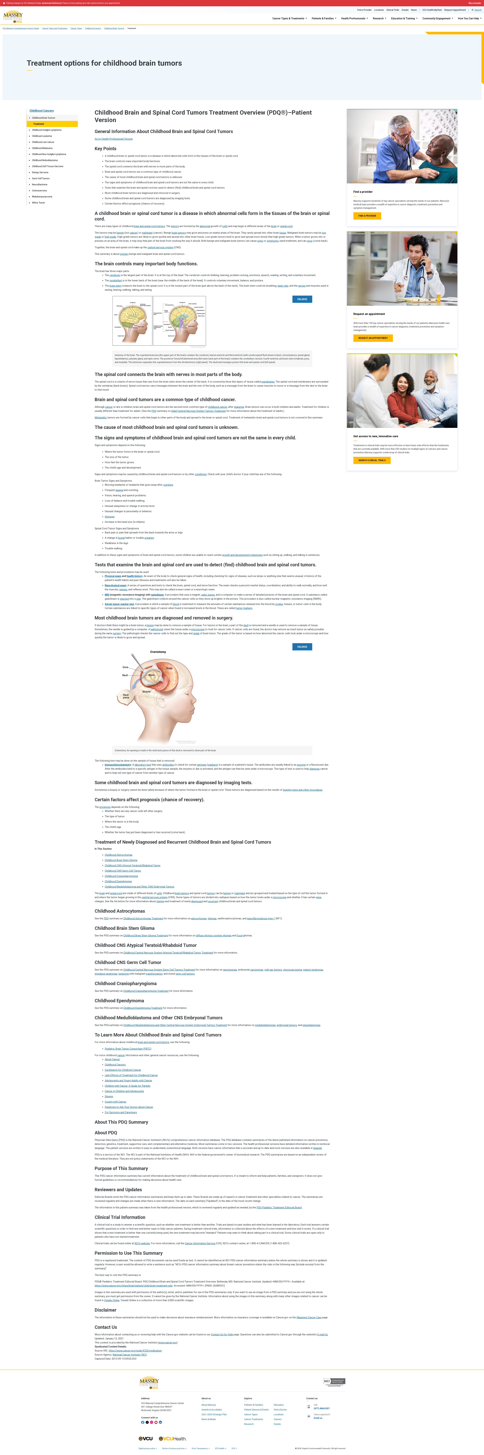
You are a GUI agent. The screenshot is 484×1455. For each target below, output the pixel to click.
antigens (201, 764)
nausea (119, 490)
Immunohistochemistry (118, 764)
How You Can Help (468, 18)
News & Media (209, 1419)
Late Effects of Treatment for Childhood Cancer (131, 1075)
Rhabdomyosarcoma (42, 196)
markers (212, 764)
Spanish (317, 1148)
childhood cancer (217, 406)
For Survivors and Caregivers (121, 1112)
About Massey (209, 1405)
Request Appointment (455, 10)
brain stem (115, 285)
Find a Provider (364, 10)
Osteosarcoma (39, 190)
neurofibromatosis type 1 (261, 918)
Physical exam (113, 576)
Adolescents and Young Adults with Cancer (128, 1080)
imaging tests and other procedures (302, 789)
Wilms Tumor (38, 202)
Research (378, 18)
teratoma (123, 973)
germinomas (230, 969)
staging (160, 901)
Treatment (38, 124)
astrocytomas (198, 918)
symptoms (272, 240)
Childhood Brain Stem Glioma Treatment (145, 935)
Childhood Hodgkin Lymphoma (46, 130)
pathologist (157, 629)
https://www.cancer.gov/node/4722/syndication (135, 1350)
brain (274, 226)
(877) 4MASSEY (322, 1408)
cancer (133, 232)
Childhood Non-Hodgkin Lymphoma (49, 154)
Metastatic (101, 417)
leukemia (239, 406)
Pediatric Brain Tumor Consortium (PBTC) (128, 1048)
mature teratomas (313, 969)
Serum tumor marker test (119, 604)
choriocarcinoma (292, 969)
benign (120, 232)
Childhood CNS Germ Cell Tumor (123, 870)
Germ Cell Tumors (41, 178)
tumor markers (244, 608)
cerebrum (115, 275)
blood (176, 604)
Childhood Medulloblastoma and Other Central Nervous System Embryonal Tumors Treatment (175, 1025)
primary (124, 253)
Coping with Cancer (115, 1101)
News (414, 10)
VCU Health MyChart (432, 10)
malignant (147, 232)
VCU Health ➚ (220, 1448)
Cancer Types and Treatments (54, 28)
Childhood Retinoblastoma (45, 160)
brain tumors (179, 232)
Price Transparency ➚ (201, 1448)
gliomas (212, 918)
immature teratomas (106, 973)
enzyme (301, 764)
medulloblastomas (265, 1025)
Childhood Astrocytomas (118, 854)
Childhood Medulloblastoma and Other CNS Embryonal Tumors (139, 886)
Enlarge (302, 299)
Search (478, 10)
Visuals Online (111, 1300)
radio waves (208, 594)
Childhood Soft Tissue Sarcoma (47, 166)
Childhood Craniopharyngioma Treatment (146, 990)
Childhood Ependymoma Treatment (142, 1007)
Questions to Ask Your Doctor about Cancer (129, 1107)
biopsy (150, 625)
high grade (110, 236)
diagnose (315, 768)
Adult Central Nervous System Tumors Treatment (198, 410)
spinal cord (286, 226)
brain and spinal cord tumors (149, 226)
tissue (282, 232)
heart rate (283, 285)
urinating (149, 537)
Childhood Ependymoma (118, 881)
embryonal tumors (287, 1025)
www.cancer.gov (168, 1342)
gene (318, 897)
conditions (201, 474)
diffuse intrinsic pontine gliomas (214, 935)
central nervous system (160, 247)
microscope (198, 629)
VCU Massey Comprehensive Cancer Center (21, 28)
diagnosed (197, 901)
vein (138, 598)
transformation (154, 973)
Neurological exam (115, 585)
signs (260, 240)
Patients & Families (323, 18)
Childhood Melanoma (42, 148)
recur (310, 240)
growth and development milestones (242, 554)
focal (239, 935)
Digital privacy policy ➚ (148, 1448)
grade (196, 633)
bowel (121, 537)
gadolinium (157, 594)
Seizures (109, 516)
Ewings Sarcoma (40, 172)
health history (135, 576)
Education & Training (403, 18)
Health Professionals (353, 18)
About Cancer (112, 1059)
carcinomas (256, 969)
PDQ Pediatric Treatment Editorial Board (279, 1207)
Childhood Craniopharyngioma (121, 876)
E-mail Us (322, 1334)
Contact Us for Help (222, 1334)
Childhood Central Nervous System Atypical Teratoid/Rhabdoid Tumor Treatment (168, 952)
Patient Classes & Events (256, 1409)
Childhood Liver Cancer (43, 142)
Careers (278, 1419)
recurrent (213, 901)
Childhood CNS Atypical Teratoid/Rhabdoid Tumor (132, 865)
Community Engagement (436, 18)
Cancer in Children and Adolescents (124, 1091)
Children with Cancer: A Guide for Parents (127, 1085)
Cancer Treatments (253, 1419)
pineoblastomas (311, 1025)
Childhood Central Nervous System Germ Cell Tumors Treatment (159, 969)
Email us (318, 1418)
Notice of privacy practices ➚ (174, 1448)
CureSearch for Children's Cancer (123, 1069)
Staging (109, 1096)
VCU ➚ (234, 1448)
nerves (302, 285)
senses (123, 589)
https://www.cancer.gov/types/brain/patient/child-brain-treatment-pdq (134, 1285)
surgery (117, 633)
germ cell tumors (185, 973)
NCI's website (142, 1243)
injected (124, 598)
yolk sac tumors (273, 969)
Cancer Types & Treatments (288, 18)
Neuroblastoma (39, 184)
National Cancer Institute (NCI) (130, 1354)
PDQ (154, 410)
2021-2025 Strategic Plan (214, 1414)
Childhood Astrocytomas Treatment (143, 918)
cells (225, 226)
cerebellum (116, 280)
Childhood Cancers (93, 28)
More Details (475, 3)
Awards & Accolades (212, 1409)
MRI (107, 594)
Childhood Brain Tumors (114, 28)
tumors (175, 226)
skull (245, 625)
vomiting (168, 484)
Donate (405, 10)
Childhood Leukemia (42, 136)
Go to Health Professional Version (114, 138)
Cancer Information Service (200, 1243)
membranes (268, 381)
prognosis (105, 807)
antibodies (168, 764)
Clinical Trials (392, 10)
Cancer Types (76, 28)
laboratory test (143, 764)
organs (279, 604)
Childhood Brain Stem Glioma (121, 860)
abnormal (205, 226)
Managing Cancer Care (309, 1317)
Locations (379, 10)
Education (279, 1405)
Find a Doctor (280, 1409)
